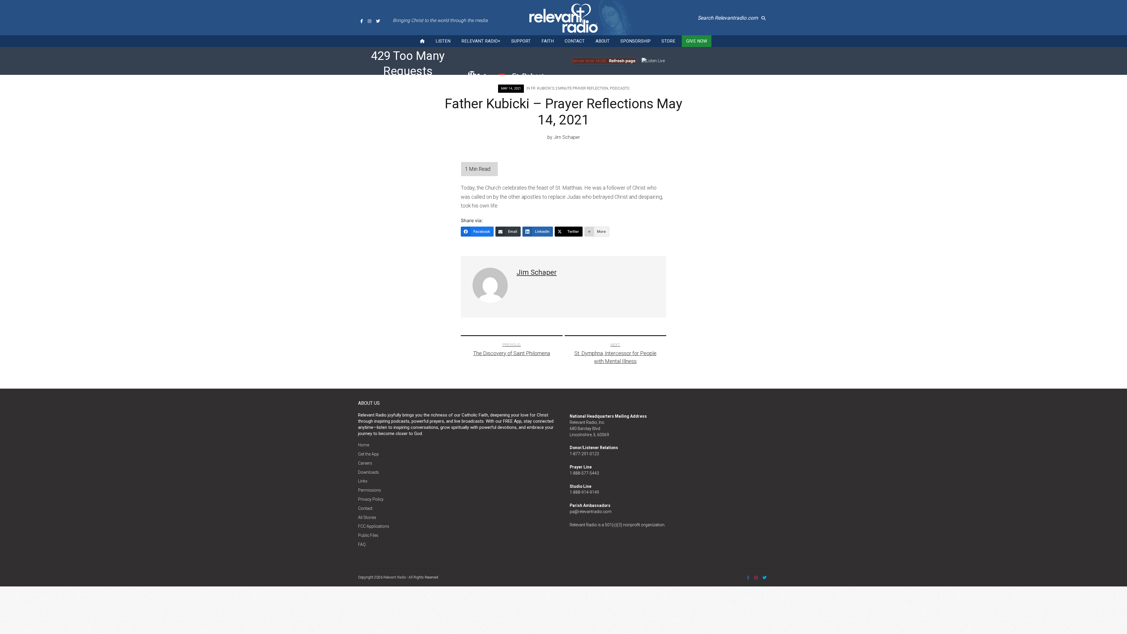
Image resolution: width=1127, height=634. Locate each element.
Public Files (368, 535)
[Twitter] (378, 21)
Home (363, 445)
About (602, 41)
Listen (443, 41)
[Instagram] (369, 21)
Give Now (696, 41)
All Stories (367, 517)
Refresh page (622, 60)
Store (668, 41)
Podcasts (619, 88)
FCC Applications (373, 526)
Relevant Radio (394, 577)
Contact (575, 41)
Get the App (368, 454)
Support (521, 41)
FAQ (362, 544)
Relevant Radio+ (480, 41)
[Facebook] (361, 21)
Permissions (369, 490)
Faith (547, 41)
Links (362, 481)
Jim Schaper (567, 137)
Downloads (368, 472)
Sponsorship (635, 41)
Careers (365, 463)
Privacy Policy (371, 499)
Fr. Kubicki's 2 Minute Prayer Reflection (569, 88)
